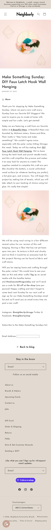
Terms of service (26, 521)
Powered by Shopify (27, 517)
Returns (8, 432)
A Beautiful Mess (19, 129)
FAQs (7, 438)
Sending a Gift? (12, 451)
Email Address (9, 336)
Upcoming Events (13, 397)
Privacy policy (12, 521)
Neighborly (14, 517)
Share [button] (7, 99)
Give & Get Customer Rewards (19, 444)
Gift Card (9, 420)
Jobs (7, 409)
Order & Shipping (13, 426)
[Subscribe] (43, 367)
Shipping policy (41, 521)
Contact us (10, 403)
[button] (5, 14)
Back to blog (27, 347)
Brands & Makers (13, 390)
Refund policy (42, 517)
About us (9, 385)
